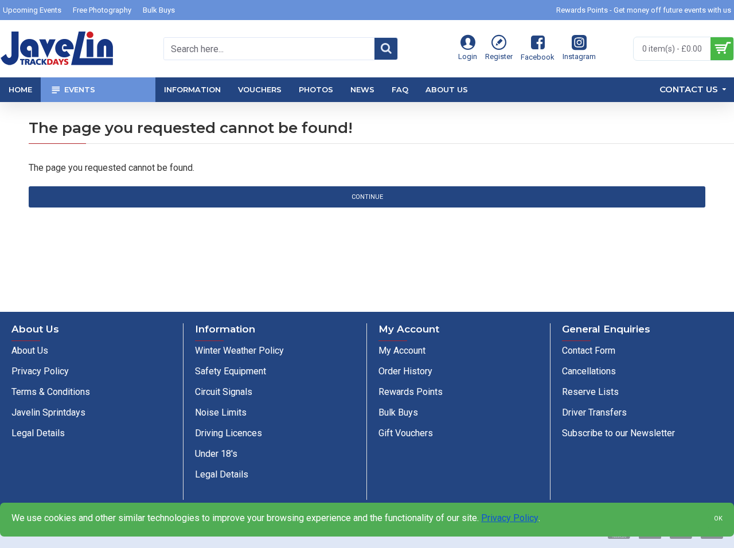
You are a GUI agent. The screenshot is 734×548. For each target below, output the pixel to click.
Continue (367, 197)
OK (718, 518)
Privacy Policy (509, 517)
